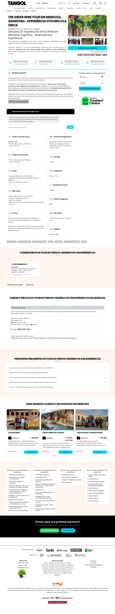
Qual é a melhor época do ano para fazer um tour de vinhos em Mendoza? (32, 377)
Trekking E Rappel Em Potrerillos (16, 482)
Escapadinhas (69, 8)
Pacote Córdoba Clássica (96, 493)
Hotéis (91, 8)
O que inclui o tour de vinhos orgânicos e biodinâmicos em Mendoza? (31, 368)
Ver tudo (30, 285)
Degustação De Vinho (24, 241)
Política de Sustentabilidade (93, 565)
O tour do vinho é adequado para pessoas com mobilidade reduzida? (31, 387)
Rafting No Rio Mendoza (17, 475)
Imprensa (93, 567)
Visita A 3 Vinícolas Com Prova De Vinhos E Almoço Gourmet (18, 486)
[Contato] (94, 3)
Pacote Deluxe (66, 482)
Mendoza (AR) (53, 234)
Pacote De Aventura (68, 475)
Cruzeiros (78, 8)
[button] (64, 3)
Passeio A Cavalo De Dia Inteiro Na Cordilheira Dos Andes (19, 503)
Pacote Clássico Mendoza (70, 477)
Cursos (85, 8)
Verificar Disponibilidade (87, 48)
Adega (51, 241)
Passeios (30, 8)
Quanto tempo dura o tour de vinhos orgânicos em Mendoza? (28, 373)
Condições (93, 563)
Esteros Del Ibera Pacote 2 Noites (96, 475)
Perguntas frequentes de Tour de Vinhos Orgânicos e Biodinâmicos (57, 358)
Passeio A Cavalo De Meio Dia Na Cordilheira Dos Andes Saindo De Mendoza (18, 491)
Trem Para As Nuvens (42, 475)
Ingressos (98, 8)
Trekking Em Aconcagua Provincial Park (17, 478)
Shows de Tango (52, 8)
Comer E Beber (12, 241)
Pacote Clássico (93, 479)
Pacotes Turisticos (40, 8)
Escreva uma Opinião (16, 285)
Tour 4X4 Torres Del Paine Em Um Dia (45, 501)
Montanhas (59, 241)
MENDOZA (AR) (13, 142)
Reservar (31, 452)
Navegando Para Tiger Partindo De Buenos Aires (44, 497)
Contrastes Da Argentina (96, 491)
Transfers (61, 8)
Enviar (70, 127)
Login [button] (77, 3)
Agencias (87, 3)
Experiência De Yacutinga (96, 481)
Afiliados (93, 561)
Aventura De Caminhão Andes (18, 510)
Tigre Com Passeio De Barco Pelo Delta (45, 493)
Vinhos (84, 241)
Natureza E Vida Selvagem (72, 241)
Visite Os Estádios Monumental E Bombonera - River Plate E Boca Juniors (46, 485)
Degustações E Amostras (40, 241)
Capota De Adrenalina (16, 500)
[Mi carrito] (100, 3)
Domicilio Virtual (23, 567)
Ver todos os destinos (20, 8)
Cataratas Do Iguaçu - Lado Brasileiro (44, 505)
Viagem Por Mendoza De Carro (72, 480)
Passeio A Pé (40, 490)
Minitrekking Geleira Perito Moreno (44, 480)
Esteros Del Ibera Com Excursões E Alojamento (96, 485)
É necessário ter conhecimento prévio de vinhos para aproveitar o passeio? (33, 382)
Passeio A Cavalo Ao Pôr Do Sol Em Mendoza (19, 496)
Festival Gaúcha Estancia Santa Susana (45, 509)
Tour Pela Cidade (41, 477)
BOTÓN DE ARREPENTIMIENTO (57, 602)
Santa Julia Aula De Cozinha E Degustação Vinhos (18, 507)
